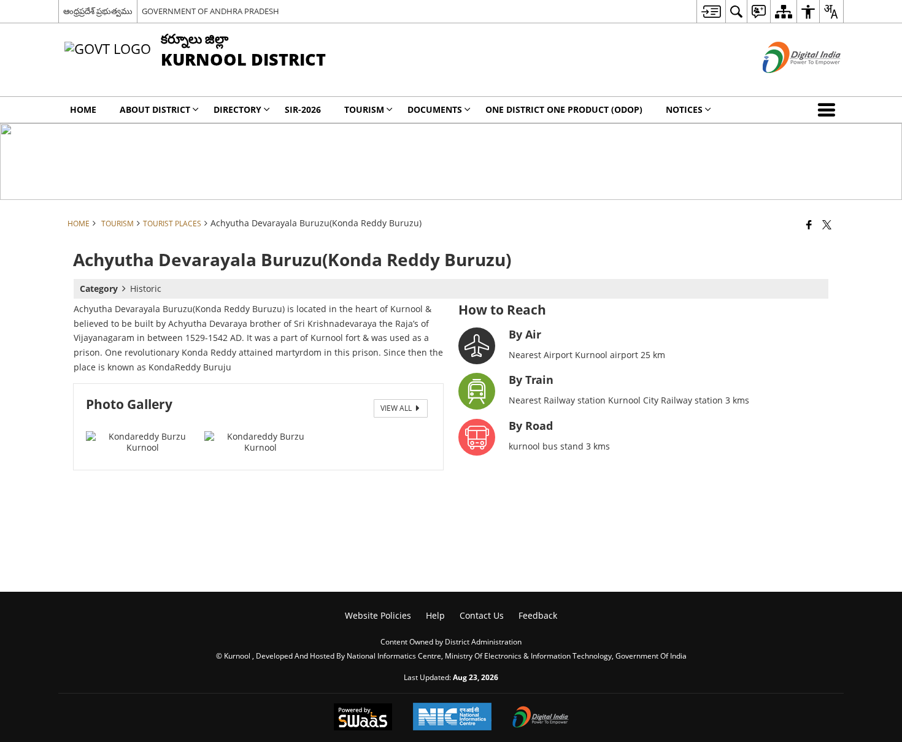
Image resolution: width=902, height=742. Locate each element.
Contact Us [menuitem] (482, 615)
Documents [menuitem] (434, 109)
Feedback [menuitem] (537, 615)
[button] (829, 110)
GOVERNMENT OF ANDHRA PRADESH (210, 11)
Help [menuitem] (435, 615)
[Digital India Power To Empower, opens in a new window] (540, 718)
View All (397, 408)
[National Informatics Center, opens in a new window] (452, 718)
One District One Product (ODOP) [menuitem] (563, 109)
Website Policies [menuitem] (378, 615)
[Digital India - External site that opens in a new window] (786, 83)
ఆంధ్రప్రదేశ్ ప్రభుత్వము (98, 11)
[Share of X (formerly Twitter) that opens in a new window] (827, 224)
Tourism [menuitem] (364, 109)
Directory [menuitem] (237, 109)
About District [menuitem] (155, 109)
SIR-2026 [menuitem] (303, 109)
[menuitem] (710, 11)
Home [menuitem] (83, 109)
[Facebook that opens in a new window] (809, 224)
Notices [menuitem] (684, 109)
